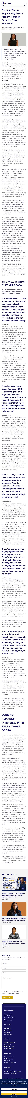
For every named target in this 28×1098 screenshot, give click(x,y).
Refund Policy (8, 1020)
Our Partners (7, 1030)
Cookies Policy (8, 1016)
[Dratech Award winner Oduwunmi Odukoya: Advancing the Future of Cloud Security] (14, 932)
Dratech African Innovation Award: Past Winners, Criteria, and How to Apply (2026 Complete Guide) (13, 895)
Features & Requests (10, 1062)
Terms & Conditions (9, 1018)
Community (7, 1060)
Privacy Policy (8, 1014)
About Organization (9, 1042)
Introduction (7, 1028)
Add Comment (7, 978)
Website (5, 972)
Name (5, 963)
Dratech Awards (8, 1048)
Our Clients (7, 1044)
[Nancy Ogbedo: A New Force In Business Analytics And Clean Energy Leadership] (14, 909)
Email (4, 968)
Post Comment (7, 997)
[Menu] (24, 3)
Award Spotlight (6, 29)
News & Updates (9, 1057)
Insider (12, 29)
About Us (7, 1032)
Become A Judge (9, 1046)
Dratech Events (8, 1059)
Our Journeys (8, 1034)
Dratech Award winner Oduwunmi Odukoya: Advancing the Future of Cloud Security (13, 943)
